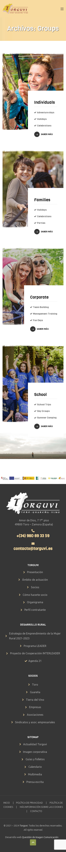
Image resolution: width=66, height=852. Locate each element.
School (40, 394)
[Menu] (62, 9)
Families (42, 200)
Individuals (44, 102)
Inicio (6, 802)
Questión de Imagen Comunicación (40, 837)
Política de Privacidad (29, 802)
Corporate (39, 297)
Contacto (36, 811)
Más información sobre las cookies (41, 807)
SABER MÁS (47, 134)
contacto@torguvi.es (33, 548)
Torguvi (24, 825)
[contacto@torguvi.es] (33, 543)
